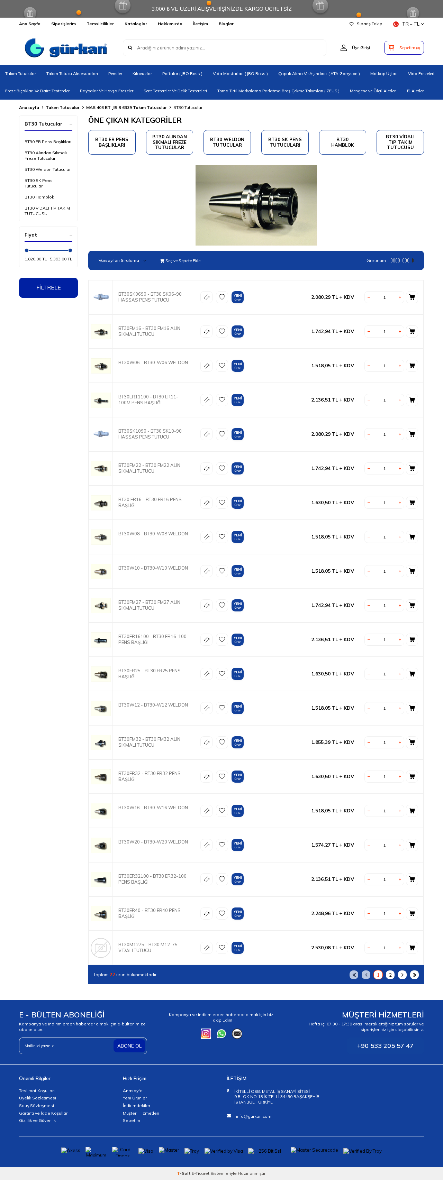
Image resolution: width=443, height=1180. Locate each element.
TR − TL (410, 24)
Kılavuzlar (142, 73)
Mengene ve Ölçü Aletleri (373, 90)
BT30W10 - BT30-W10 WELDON (153, 568)
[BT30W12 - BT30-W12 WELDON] (101, 708)
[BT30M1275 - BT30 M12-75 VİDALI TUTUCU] (101, 948)
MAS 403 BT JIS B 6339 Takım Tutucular (126, 107)
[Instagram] (206, 1034)
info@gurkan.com (253, 1116)
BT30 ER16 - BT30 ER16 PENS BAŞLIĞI (150, 502)
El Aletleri (416, 90)
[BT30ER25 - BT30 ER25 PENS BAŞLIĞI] (101, 674)
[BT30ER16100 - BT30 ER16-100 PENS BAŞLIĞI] (101, 640)
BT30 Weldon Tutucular (48, 169)
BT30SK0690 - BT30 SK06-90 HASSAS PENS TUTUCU (150, 297)
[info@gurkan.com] (237, 1034)
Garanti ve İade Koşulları (44, 1113)
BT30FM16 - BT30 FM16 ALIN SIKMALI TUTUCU (149, 331)
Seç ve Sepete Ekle (182, 260)
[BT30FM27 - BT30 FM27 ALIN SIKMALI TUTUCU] (101, 605)
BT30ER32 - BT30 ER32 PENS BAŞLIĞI (149, 776)
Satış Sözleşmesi (36, 1105)
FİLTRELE (48, 287)
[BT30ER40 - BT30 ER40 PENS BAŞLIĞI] (101, 913)
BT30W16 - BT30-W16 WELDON (153, 807)
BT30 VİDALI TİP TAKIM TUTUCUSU (47, 210)
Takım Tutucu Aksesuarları (72, 73)
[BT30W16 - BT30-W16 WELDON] (101, 811)
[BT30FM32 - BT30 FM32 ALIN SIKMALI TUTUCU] (101, 742)
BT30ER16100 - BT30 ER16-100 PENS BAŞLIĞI (152, 639)
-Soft (184, 1173)
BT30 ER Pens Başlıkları (48, 141)
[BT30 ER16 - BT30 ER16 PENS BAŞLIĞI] (101, 503)
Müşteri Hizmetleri (141, 1113)
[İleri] (402, 974)
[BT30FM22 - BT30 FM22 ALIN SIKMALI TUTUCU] (101, 468)
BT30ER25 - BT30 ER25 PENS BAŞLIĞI (149, 673)
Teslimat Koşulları (37, 1090)
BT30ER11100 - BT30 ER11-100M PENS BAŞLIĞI (148, 399)
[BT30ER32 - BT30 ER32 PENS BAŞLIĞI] (101, 777)
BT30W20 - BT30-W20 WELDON (153, 842)
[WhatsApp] (221, 1034)
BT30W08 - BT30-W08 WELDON (153, 533)
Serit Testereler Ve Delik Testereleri (175, 90)
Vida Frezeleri (421, 73)
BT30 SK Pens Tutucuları (39, 183)
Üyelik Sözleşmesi (37, 1097)
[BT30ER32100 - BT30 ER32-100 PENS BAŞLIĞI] (101, 879)
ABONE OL (129, 1046)
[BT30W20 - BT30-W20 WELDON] (101, 845)
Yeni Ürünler (135, 1097)
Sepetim (131, 1120)
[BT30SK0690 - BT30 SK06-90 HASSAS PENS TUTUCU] (101, 297)
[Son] (414, 974)
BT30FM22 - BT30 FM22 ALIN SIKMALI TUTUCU (149, 468)
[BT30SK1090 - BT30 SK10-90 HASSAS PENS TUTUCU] (101, 434)
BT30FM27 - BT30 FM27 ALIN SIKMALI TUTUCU (149, 605)
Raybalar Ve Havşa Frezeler (106, 90)
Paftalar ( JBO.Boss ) (182, 73)
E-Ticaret (200, 1173)
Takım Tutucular (20, 73)
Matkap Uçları (384, 73)
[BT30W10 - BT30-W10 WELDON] (101, 571)
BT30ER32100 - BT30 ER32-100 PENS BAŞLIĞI (152, 879)
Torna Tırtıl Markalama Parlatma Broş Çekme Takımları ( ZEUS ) (278, 90)
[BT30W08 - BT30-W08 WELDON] (101, 537)
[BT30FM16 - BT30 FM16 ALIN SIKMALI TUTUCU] (101, 331)
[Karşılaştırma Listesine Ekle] (206, 297)
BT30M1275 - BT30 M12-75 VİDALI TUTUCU (148, 947)
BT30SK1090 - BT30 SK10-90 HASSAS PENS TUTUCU (150, 434)
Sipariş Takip (369, 23)
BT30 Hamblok (39, 197)
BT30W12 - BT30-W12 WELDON (153, 705)
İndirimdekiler (136, 1105)
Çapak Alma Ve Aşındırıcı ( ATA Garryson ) (319, 73)
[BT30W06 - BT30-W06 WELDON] (101, 366)
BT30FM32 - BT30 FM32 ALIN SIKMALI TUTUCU (149, 742)
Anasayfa (29, 107)
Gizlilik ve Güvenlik (37, 1120)
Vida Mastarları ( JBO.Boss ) (240, 73)
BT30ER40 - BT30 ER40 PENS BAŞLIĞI (149, 913)
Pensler (115, 73)
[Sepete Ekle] (412, 297)
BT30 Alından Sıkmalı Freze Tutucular (46, 155)
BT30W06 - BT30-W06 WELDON (153, 362)
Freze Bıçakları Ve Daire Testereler (37, 90)
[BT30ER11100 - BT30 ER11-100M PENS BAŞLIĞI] (101, 400)
